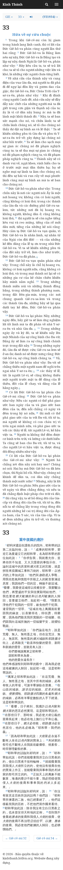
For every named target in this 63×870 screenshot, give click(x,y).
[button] (9, 17)
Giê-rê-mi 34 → (47, 838)
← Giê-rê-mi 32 (16, 838)
